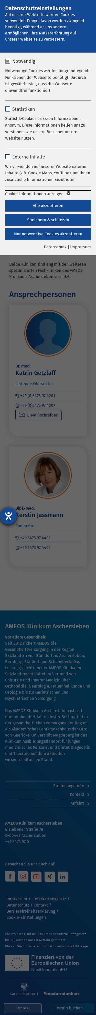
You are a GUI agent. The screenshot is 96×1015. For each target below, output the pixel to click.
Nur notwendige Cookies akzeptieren (48, 233)
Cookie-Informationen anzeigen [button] (35, 193)
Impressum (80, 246)
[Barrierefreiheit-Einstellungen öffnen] (8, 516)
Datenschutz (55, 246)
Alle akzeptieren (48, 205)
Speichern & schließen (48, 219)
